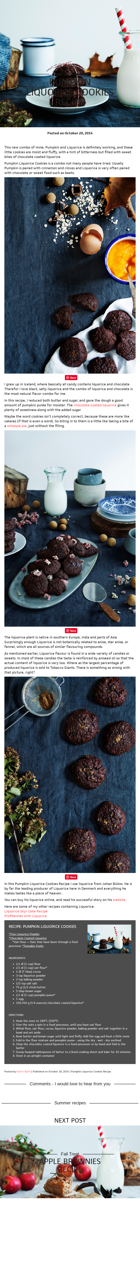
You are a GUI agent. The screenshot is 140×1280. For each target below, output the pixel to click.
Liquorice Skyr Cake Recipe (26, 911)
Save (73, 377)
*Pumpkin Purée (33, 946)
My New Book (60, 4)
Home (42, 4)
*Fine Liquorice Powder (24, 934)
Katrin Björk (24, 1071)
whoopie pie (17, 426)
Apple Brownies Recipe (70, 1165)
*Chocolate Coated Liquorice (28, 938)
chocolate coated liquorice (95, 405)
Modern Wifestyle (16, 4)
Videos (97, 4)
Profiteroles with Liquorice (25, 916)
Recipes (80, 4)
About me (113, 4)
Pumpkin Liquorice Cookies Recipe (70, 92)
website (119, 900)
